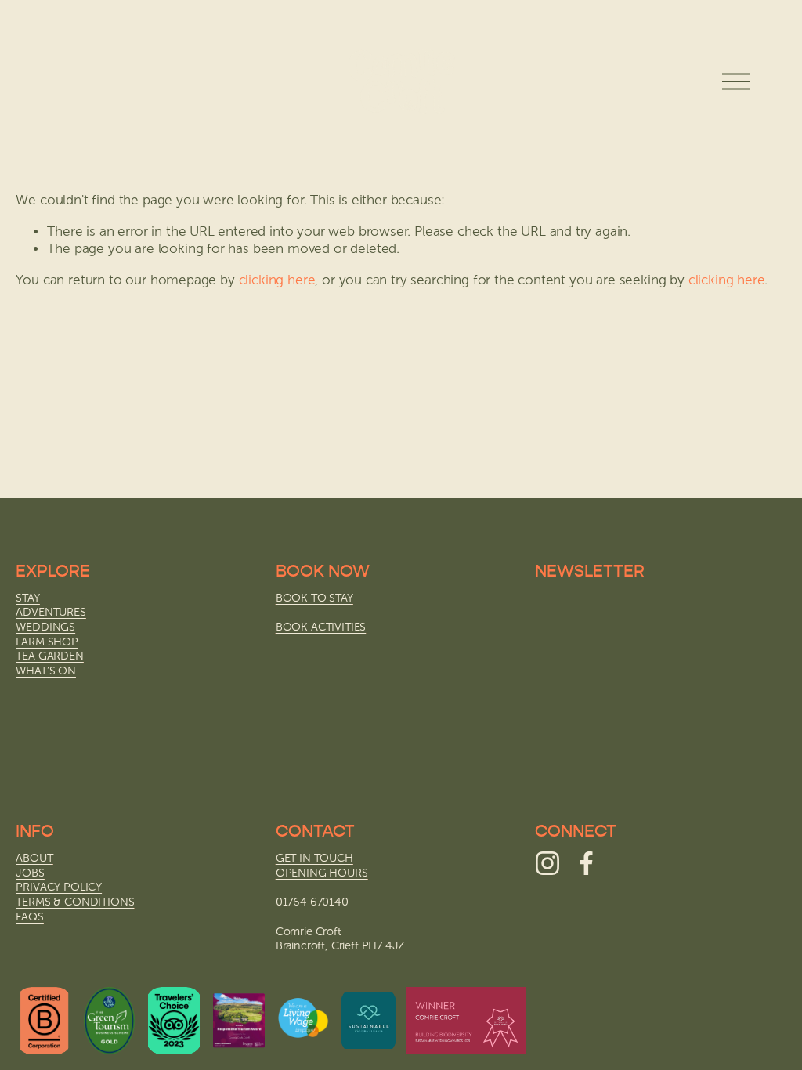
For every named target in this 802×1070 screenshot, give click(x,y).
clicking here (277, 280)
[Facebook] (586, 863)
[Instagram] (547, 863)
